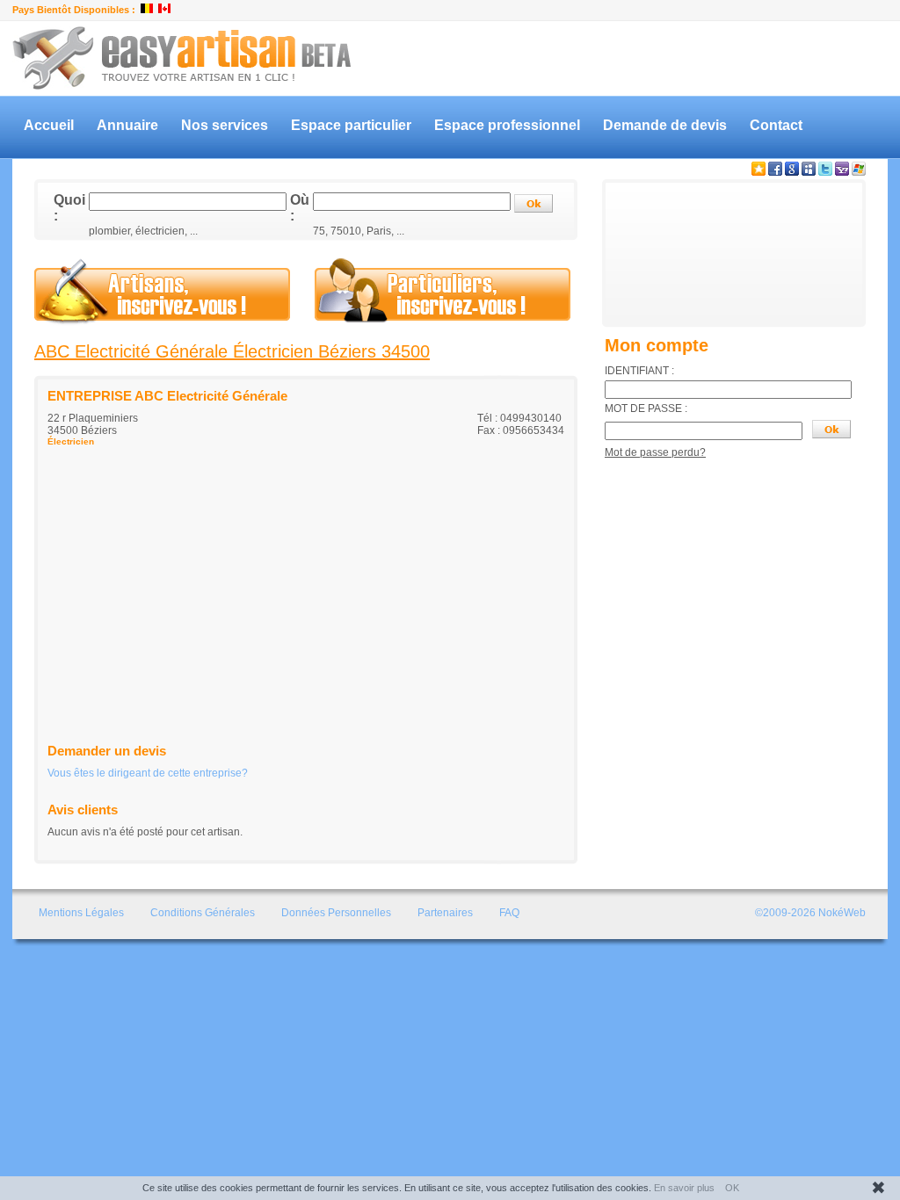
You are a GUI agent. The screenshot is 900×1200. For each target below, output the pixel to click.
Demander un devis (106, 750)
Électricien (70, 441)
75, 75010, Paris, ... (358, 231)
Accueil (49, 125)
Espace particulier (351, 125)
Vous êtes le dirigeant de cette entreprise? (147, 773)
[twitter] (825, 172)
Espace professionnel (507, 125)
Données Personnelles (336, 913)
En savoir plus (684, 1187)
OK (732, 1187)
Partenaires (445, 913)
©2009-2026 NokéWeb (810, 913)
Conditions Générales (202, 913)
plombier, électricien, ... (143, 231)
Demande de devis (665, 125)
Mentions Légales (81, 913)
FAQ (509, 913)
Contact (776, 125)
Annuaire (127, 125)
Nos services (224, 125)
